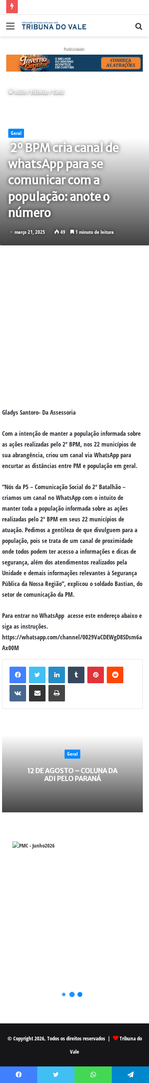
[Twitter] (37, 675)
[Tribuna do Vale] (54, 26)
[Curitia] (74, 62)
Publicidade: (74, 49)
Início (19, 92)
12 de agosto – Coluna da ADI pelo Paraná (72, 774)
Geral (58, 92)
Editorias (39, 92)
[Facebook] (18, 675)
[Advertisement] (74, 326)
